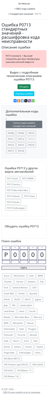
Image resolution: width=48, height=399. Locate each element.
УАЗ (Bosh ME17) (12, 358)
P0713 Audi (12, 178)
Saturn (16, 340)
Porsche (21, 335)
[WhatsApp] (33, 100)
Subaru (17, 346)
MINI (6, 323)
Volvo (38, 352)
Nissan (30, 323)
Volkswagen (25, 352)
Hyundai (33, 293)
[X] (25, 100)
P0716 (31, 145)
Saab (6, 340)
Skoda (7, 346)
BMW (40, 275)
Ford (6, 287)
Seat (35, 340)
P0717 (11, 151)
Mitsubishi (18, 323)
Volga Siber (9, 352)
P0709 (21, 133)
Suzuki (28, 346)
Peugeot (32, 329)
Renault (33, 335)
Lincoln (32, 311)
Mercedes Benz (22, 317)
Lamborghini (26, 305)
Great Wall (9, 293)
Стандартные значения (21, 13)
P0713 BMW (28, 178)
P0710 (31, 133)
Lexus (21, 311)
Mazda (7, 317)
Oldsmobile (9, 329)
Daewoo (32, 281)
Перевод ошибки (24, 93)
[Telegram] (22, 100)
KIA (13, 305)
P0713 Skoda (13, 202)
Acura (6, 275)
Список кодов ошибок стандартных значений (24, 124)
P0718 (21, 151)
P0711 (11, 139)
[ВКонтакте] (15, 100)
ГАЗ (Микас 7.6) (11, 376)
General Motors (20, 287)
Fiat (42, 281)
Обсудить (24, 86)
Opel (21, 329)
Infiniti (7, 299)
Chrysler (8, 281)
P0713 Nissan (13, 196)
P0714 (11, 145)
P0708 (11, 133)
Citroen (19, 281)
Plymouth (8, 335)
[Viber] (29, 100)
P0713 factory (13, 184)
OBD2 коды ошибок (25, 8)
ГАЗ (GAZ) (8, 370)
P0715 (21, 145)
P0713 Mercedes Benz (17, 190)
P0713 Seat (29, 196)
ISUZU (17, 299)
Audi (31, 275)
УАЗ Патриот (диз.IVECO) (16, 364)
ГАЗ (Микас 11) (24, 370)
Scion (26, 340)
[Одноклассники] (18, 100)
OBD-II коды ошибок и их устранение (21, 392)
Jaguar (38, 299)
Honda (21, 293)
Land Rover (9, 311)
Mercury (38, 317)
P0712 (21, 139)
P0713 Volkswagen (16, 208)
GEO (34, 287)
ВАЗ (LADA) (38, 364)
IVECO (28, 299)
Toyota (39, 346)
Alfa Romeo (19, 275)
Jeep (6, 305)
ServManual (24, 3)
